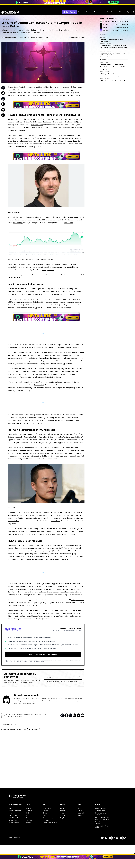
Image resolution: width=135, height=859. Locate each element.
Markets (107, 78)
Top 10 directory (48, 818)
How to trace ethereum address (102, 822)
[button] (112, 12)
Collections (122, 12)
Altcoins (28, 822)
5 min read (22, 37)
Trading (80, 815)
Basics (79, 808)
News (3, 19)
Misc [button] (95, 12)
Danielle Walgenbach (9, 37)
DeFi (27, 813)
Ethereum (29, 820)
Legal (8, 19)
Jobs (44, 815)
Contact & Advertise (15, 810)
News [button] (80, 12)
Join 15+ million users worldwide (43, 652)
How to (80, 810)
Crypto (107, 71)
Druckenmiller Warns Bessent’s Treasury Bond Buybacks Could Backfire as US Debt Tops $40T (113, 47)
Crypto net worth (100, 810)
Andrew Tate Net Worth (102, 817)
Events (45, 813)
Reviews (45, 810)
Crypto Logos (47, 808)
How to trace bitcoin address (101, 813)
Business (28, 808)
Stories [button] (88, 12)
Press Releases (112, 12)
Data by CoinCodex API (50, 822)
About (10, 808)
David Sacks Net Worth (102, 819)
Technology (29, 810)
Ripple (106, 62)
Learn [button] (102, 12)
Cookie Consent (14, 822)
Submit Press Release (15, 818)
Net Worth (46, 820)
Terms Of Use (13, 815)
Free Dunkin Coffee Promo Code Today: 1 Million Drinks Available (113, 54)
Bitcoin (28, 818)
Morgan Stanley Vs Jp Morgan (101, 826)
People (62, 810)
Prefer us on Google (77, 37)
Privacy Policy (73, 678)
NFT (27, 815)
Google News (13, 820)
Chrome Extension (100, 808)
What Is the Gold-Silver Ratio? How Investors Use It (111, 40)
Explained (81, 813)
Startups (62, 815)
